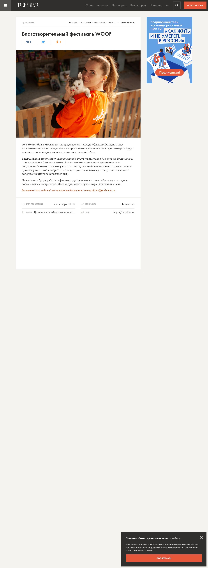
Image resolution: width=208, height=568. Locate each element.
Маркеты (113, 23)
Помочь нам (195, 5)
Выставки (86, 23)
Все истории (138, 5)
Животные (100, 23)
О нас (89, 5)
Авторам (102, 5)
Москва (73, 23)
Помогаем (156, 5)
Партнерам (119, 5)
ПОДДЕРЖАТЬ (164, 558)
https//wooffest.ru (123, 212)
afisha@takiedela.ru (103, 191)
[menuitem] (5, 5)
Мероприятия (127, 23)
